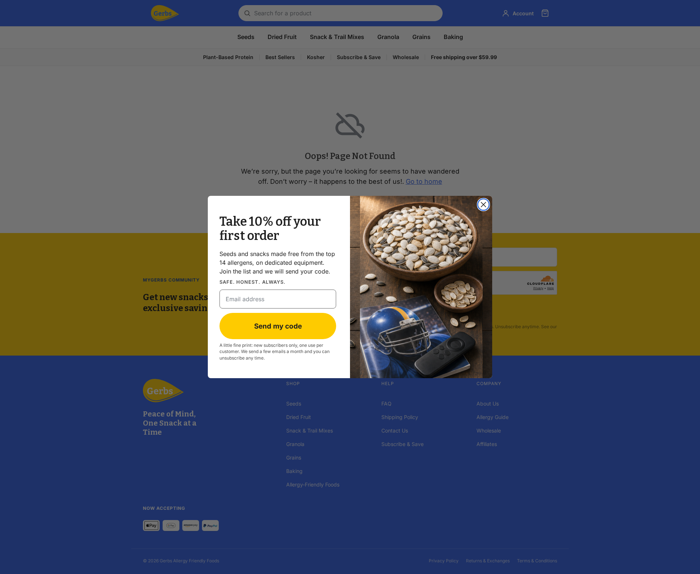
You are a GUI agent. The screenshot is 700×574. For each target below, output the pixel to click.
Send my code (278, 326)
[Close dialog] (483, 204)
